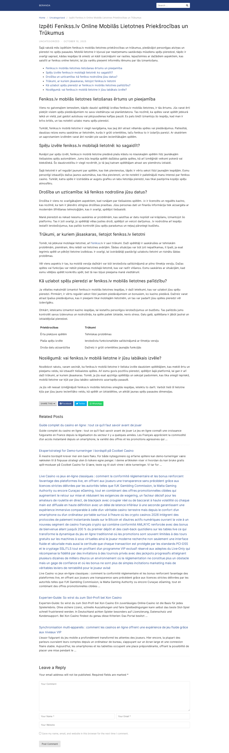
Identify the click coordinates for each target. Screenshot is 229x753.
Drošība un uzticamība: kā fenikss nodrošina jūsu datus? (81, 76)
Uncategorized (57, 17)
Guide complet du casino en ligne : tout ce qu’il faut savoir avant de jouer (90, 425)
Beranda (44, 5)
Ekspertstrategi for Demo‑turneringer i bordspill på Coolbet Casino (86, 450)
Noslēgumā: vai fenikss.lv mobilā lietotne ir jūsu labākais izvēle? (86, 89)
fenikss (95, 243)
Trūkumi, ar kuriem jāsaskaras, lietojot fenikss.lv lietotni (81, 81)
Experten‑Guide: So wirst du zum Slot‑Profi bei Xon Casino (80, 597)
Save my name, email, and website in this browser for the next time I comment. (85, 733)
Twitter (81, 403)
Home (42, 17)
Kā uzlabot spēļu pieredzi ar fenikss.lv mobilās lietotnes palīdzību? (88, 85)
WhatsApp (97, 403)
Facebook (67, 403)
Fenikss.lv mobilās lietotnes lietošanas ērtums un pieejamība (84, 68)
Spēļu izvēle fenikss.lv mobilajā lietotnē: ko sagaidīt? (79, 72)
